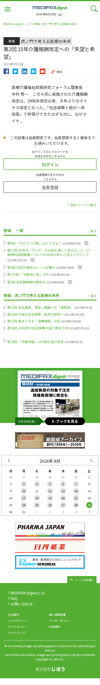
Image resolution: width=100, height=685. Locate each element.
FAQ (14, 598)
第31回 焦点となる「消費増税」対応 (33, 321)
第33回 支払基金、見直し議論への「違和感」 (40, 307)
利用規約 (54, 627)
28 (76, 505)
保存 (59, 72)
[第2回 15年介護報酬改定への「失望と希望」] (33, 70)
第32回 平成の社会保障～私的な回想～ (35, 314)
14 (76, 491)
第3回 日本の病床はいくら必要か (31, 267)
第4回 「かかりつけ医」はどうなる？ (34, 243)
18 (37, 498)
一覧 (91, 231)
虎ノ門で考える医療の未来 (60, 24)
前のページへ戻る (83, 205)
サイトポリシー (18, 627)
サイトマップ (16, 633)
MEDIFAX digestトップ (17, 24)
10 (23, 491)
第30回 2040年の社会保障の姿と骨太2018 (38, 328)
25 (37, 505)
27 (63, 505)
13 (63, 491)
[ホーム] (50, 7)
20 (63, 498)
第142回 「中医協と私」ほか (28, 274)
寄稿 (37, 24)
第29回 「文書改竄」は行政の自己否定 (35, 341)
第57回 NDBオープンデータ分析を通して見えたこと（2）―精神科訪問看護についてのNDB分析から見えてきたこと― (51, 252)
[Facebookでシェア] (6, 70)
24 (23, 505)
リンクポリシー (18, 621)
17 (23, 498)
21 (76, 498)
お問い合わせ (22, 604)
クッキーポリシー (60, 621)
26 (50, 505)
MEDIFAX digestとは (28, 593)
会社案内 (13, 614)
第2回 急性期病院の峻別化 (26, 282)
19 (50, 498)
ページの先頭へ (84, 580)
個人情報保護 (57, 614)
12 (50, 491)
